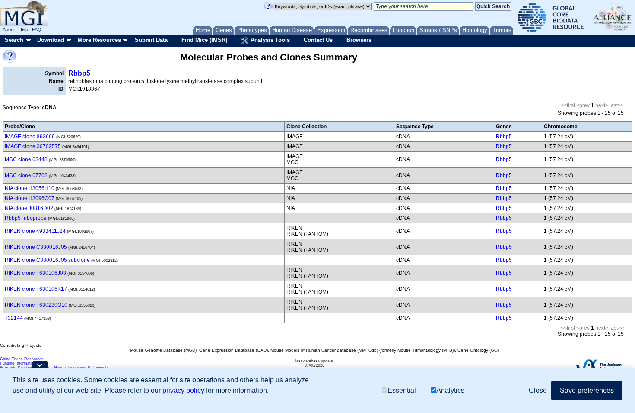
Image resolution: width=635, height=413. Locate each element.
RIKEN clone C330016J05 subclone (47, 260)
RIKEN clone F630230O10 (36, 305)
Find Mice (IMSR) (204, 40)
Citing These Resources (22, 359)
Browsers (358, 40)
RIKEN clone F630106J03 (35, 273)
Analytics (450, 390)
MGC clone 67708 (26, 175)
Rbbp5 (79, 73)
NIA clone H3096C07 (29, 198)
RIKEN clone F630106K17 (36, 289)
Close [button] (538, 390)
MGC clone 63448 (26, 159)
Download (50, 40)
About (9, 29)
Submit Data (151, 40)
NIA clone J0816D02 (29, 208)
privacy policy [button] (183, 390)
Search (14, 40)
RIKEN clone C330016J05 (36, 247)
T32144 (14, 318)
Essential (401, 390)
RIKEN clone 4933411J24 (35, 231)
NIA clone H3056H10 (29, 188)
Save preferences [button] (587, 390)
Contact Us (318, 40)
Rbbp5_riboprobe (26, 218)
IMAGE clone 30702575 (33, 146)
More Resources (99, 40)
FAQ (36, 29)
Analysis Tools (269, 40)
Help (23, 29)
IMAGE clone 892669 (30, 136)
